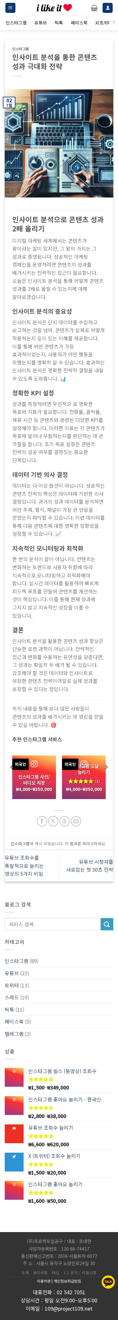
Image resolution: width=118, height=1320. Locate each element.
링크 (73, 844)
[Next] (106, 780)
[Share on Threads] (64, 821)
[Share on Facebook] (42, 821)
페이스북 (14, 1021)
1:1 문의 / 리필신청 (80, 1272)
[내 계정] (108, 8)
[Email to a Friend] (76, 821)
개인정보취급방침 (67, 1281)
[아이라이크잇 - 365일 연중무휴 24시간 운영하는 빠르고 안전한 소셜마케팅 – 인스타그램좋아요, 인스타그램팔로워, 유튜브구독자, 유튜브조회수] (54, 8)
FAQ (55, 1272)
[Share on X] (53, 821)
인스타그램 (20, 48)
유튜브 (12, 973)
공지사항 (40, 1272)
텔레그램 (14, 1033)
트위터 (12, 985)
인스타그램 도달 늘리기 (84, 769)
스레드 (12, 997)
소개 (25, 1272)
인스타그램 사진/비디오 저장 (34, 780)
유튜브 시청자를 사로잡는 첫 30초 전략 (89, 866)
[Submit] (107, 924)
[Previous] (12, 780)
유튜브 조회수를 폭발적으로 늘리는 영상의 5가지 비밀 (24, 865)
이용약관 (44, 1281)
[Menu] (10, 8)
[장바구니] (94, 8)
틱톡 (9, 1009)
